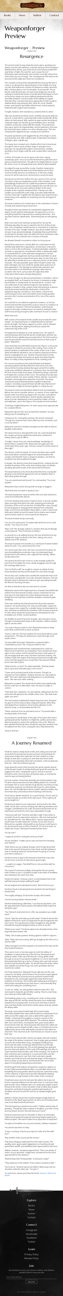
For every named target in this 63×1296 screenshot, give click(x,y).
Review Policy (31, 1258)
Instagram (31, 1230)
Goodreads (31, 1234)
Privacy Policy (31, 1254)
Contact (54, 15)
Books (7, 15)
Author (37, 15)
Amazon (43, 1173)
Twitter (31, 1241)
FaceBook (32, 1237)
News (22, 15)
